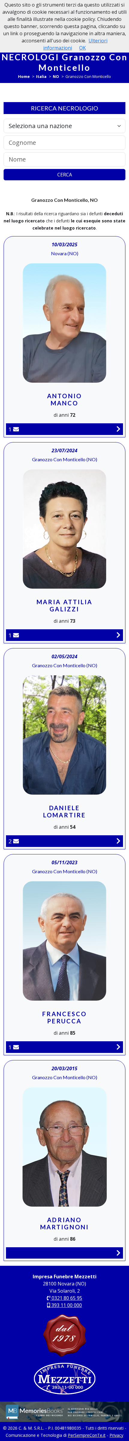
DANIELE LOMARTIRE (64, 811)
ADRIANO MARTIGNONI (64, 1223)
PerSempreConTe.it (87, 1435)
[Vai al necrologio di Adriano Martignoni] (118, 1252)
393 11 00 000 (66, 1305)
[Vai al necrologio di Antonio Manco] (118, 429)
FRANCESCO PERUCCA (64, 1017)
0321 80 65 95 (66, 1298)
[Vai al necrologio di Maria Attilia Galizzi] (118, 634)
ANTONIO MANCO (64, 399)
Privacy (116, 1435)
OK (82, 47)
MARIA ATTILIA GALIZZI (65, 605)
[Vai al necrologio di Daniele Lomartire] (118, 840)
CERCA (64, 174)
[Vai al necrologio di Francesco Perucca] (118, 1046)
